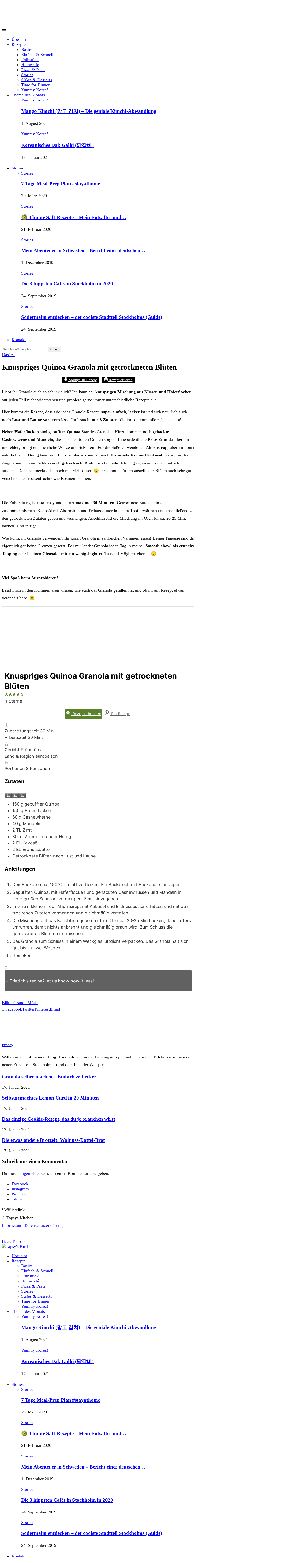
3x (22, 795)
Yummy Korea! (34, 90)
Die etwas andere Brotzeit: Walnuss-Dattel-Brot (53, 1140)
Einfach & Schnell (37, 54)
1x (8, 795)
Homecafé (30, 64)
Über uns (19, 39)
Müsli (32, 1002)
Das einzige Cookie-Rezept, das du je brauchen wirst (58, 1119)
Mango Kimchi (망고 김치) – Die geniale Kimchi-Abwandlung (88, 111)
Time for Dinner (35, 84)
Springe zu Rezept (82, 380)
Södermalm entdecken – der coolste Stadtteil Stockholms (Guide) (91, 317)
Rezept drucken (120, 380)
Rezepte (19, 44)
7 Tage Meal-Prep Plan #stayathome (60, 184)
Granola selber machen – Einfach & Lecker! (50, 1077)
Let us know (57, 980)
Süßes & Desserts (36, 79)
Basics (26, 49)
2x (15, 795)
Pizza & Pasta (33, 69)
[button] (6, 694)
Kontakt (19, 339)
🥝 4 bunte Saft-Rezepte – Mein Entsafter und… (73, 217)
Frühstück (29, 59)
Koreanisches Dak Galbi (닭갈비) (57, 145)
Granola (20, 1002)
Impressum (11, 1225)
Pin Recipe (120, 713)
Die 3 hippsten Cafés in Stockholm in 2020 (67, 284)
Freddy (7, 1045)
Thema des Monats (28, 95)
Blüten (7, 1002)
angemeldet (30, 1173)
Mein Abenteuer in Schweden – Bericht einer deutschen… (83, 250)
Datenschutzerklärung (44, 1225)
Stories (27, 74)
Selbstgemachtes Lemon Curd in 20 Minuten (50, 1098)
